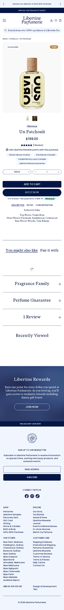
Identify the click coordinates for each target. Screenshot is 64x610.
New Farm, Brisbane (13, 542)
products (14, 39)
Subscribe (32, 477)
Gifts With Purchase (13, 532)
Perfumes (8, 511)
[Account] (51, 20)
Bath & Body (9, 529)
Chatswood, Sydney (13, 547)
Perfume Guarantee (43, 547)
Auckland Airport (11, 580)
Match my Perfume (42, 532)
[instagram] (32, 496)
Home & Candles (11, 526)
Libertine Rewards (42, 520)
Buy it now (32, 193)
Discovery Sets (10, 517)
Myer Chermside (11, 571)
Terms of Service (41, 556)
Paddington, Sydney (13, 545)
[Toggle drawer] (4, 20)
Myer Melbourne (11, 565)
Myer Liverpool (10, 556)
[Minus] (35, 172)
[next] (60, 3)
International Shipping (44, 545)
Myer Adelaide (10, 577)
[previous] (3, 3)
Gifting (6, 523)
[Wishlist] (56, 20)
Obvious (32, 126)
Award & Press (40, 517)
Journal (36, 523)
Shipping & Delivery (42, 542)
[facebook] (27, 496)
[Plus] (58, 172)
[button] (27, 118)
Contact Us (39, 565)
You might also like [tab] (22, 251)
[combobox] (33, 30)
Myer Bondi (8, 559)
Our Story (37, 511)
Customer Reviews (42, 553)
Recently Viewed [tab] (32, 336)
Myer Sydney (9, 553)
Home (5, 39)
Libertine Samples (12, 514)
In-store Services (41, 529)
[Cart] (60, 20)
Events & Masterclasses (45, 526)
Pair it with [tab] (49, 251)
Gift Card (8, 520)
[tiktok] (37, 496)
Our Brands (38, 514)
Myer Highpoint (10, 568)
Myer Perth (8, 574)
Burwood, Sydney (12, 550)
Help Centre (39, 562)
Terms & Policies (41, 559)
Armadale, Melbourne (14, 562)
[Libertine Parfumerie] (32, 20)
